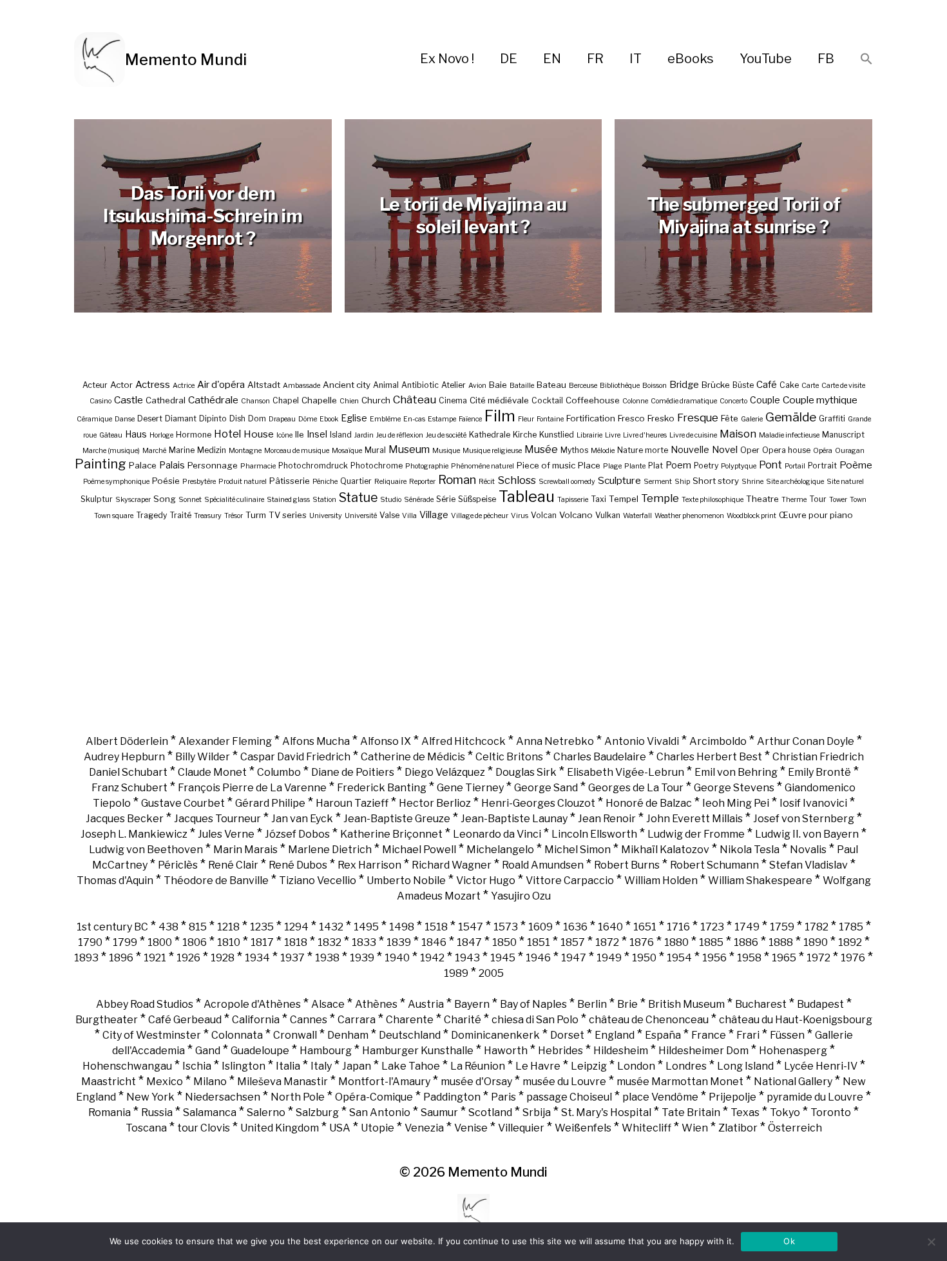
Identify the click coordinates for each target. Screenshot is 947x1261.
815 (198, 927)
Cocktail (547, 400)
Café (766, 384)
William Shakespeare (760, 880)
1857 (572, 942)
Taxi (598, 499)
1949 (609, 958)
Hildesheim (620, 1050)
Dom (257, 418)
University (325, 516)
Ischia (196, 1066)
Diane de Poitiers (352, 772)
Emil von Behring (736, 772)
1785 (851, 927)
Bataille (522, 385)
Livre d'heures (645, 435)
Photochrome (376, 465)
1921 (155, 958)
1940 (397, 958)
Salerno (266, 1112)
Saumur (439, 1112)
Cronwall (295, 1035)
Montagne (245, 451)
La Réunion (477, 1066)
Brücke (716, 385)
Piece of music (546, 465)
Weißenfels (583, 1128)
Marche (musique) (111, 451)
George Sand (546, 788)
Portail (795, 466)
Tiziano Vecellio (317, 880)
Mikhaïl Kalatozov (665, 849)
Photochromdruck (313, 465)
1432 (331, 927)
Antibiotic (420, 385)
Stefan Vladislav (808, 865)
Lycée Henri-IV (820, 1066)
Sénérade (419, 500)
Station (324, 500)
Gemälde (790, 417)
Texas (745, 1112)
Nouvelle (690, 449)
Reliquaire (390, 481)
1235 (262, 927)
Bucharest (761, 1004)
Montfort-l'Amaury (384, 1081)
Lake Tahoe (410, 1066)
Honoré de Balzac (649, 803)
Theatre (762, 499)
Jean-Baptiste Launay (514, 819)
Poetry (706, 465)
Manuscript (843, 434)
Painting (100, 464)
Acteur (95, 385)
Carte (810, 385)
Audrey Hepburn (124, 757)
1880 (676, 942)
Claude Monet (212, 772)
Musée (541, 449)
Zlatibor (738, 1128)
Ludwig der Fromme (696, 834)
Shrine (752, 481)
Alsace (328, 1004)
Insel (317, 433)
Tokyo (785, 1112)
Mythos (574, 450)
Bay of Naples (533, 1004)
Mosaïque (347, 451)
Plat (655, 465)
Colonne (635, 401)
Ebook (329, 419)
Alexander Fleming (225, 741)
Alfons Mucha (316, 741)
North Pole (298, 1097)
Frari (748, 1035)
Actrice (184, 385)
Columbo (279, 772)
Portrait (822, 465)
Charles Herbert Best (709, 757)
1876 (641, 942)
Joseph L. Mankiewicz (134, 834)
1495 (366, 927)
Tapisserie (572, 500)
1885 (711, 942)
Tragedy (151, 515)
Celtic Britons (509, 757)
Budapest (820, 1004)
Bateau (551, 385)
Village (433, 514)
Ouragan (850, 451)
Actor (121, 385)
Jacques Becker (125, 819)
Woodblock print (751, 516)
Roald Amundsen (543, 865)
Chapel (286, 400)
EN (552, 58)
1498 (401, 927)
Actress (152, 384)
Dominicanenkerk (495, 1035)
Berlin (592, 1004)
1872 (607, 942)
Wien (695, 1128)
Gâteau (110, 435)
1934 (257, 958)
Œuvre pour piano (816, 515)
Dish (237, 418)
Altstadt (263, 385)
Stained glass (288, 500)
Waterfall (637, 516)
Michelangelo (500, 849)
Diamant (180, 418)
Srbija (536, 1112)
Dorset (567, 1035)
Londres (686, 1066)
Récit (487, 481)
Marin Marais (245, 849)
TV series (288, 515)
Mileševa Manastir (282, 1081)
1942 (432, 958)
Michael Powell (419, 849)
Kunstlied (556, 434)
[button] (866, 59)
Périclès (178, 865)
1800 (160, 942)
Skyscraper (133, 500)
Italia (288, 1066)
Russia (157, 1112)
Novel (725, 450)
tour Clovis (203, 1128)
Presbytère (199, 481)
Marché (154, 451)
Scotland (490, 1112)
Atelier (453, 385)
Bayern (472, 1004)
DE (508, 58)
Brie (627, 1004)
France (708, 1035)
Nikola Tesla (750, 849)
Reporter (422, 481)
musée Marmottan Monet (680, 1081)
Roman (457, 479)
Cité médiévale (499, 400)
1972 (818, 958)
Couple (765, 399)
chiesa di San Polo (535, 1020)
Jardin (364, 435)
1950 (644, 958)
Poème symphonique (116, 481)
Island (341, 434)
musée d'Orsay (476, 1081)
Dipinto (213, 418)
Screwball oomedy (567, 481)
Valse (389, 515)
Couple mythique (820, 400)
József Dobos (297, 834)
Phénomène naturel (482, 466)
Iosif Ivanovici (813, 803)
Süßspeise (477, 499)
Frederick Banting (381, 788)
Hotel (227, 434)
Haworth (506, 1050)
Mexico (164, 1081)
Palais (172, 464)
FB (826, 58)
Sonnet (190, 500)
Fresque (697, 417)
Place (589, 465)
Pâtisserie (289, 481)
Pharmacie (258, 466)
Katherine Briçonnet (391, 834)
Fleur (526, 419)
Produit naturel (242, 481)
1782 (816, 927)
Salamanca (209, 1112)
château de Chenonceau (649, 1020)
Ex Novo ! (447, 58)
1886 (746, 942)
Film (499, 416)
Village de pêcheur (479, 516)
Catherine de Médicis (413, 757)
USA (339, 1128)
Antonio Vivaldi (641, 741)
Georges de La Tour (636, 788)
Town (858, 500)
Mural (375, 450)
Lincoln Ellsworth (594, 834)
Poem (678, 464)
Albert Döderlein (127, 741)
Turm (255, 515)
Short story (716, 481)
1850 (504, 942)
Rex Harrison (369, 865)
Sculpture (619, 480)
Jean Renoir (607, 819)
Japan (356, 1066)
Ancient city (346, 385)
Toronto (830, 1112)
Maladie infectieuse (789, 435)
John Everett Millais (694, 819)
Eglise (354, 417)
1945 (502, 958)
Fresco (631, 418)
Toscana (146, 1128)
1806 (194, 942)
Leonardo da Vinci (497, 834)
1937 (292, 958)
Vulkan (607, 515)
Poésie (166, 481)
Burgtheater (106, 1020)
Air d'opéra (221, 384)
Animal (386, 385)
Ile (299, 434)
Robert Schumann (714, 865)
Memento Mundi (186, 59)
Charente (410, 1020)
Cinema (453, 400)
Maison (738, 433)
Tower (838, 500)
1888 (781, 942)
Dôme (307, 419)
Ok (789, 1241)
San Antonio (379, 1112)
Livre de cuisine (693, 435)
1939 (362, 958)
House (259, 434)
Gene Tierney (470, 788)
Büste (743, 385)
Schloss (516, 480)
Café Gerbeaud (185, 1020)
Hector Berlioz (435, 803)
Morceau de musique (296, 451)
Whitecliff (646, 1128)
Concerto (733, 401)
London (636, 1066)
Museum (409, 449)
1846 (433, 942)
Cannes (308, 1020)
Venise (471, 1128)
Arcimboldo (718, 741)
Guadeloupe (260, 1050)
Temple (660, 498)
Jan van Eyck (302, 819)
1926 (188, 958)
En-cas (414, 419)
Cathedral (166, 400)
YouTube (766, 58)
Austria (426, 1004)
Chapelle (319, 400)
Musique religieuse (492, 451)
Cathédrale (213, 400)
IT (635, 58)
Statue (358, 497)
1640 (610, 927)
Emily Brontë (819, 772)
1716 (678, 927)
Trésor (233, 516)
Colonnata (237, 1035)
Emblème (385, 419)
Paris (503, 1097)
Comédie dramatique (684, 401)
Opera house (786, 450)
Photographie (426, 466)
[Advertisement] (473, 627)
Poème (855, 465)
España (663, 1035)
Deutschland (410, 1035)
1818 (295, 942)
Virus (519, 516)
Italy (321, 1066)
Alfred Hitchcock (463, 741)
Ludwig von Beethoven (146, 849)
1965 (784, 958)
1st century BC (112, 927)
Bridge (684, 384)
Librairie (589, 435)
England (615, 1035)
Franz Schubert (129, 788)
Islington (243, 1066)
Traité (180, 515)
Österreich (795, 1128)
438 (168, 927)
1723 (712, 927)
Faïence (470, 419)
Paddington (452, 1097)
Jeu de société (446, 435)
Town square (113, 516)
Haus (136, 433)
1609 (540, 927)
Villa (409, 516)
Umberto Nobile (406, 880)
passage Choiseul (569, 1097)
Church (375, 400)
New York (150, 1097)
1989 (456, 973)
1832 (329, 942)
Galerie (752, 419)
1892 (850, 942)
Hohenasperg (793, 1050)
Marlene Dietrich (330, 849)
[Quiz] (99, 59)
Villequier (521, 1128)
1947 (573, 958)
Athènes (376, 1004)
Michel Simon (577, 849)
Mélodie (603, 451)
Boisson (654, 385)
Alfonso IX (385, 741)
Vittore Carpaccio (570, 880)
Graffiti (832, 418)
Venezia (424, 1128)
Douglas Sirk (526, 772)
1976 (853, 958)
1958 (749, 958)
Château (414, 399)
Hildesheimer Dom (703, 1050)
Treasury (208, 516)
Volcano (576, 515)
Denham (347, 1035)
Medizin (211, 450)
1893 (86, 958)
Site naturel (845, 481)
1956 (714, 958)
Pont (770, 465)
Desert (149, 418)
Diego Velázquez (445, 772)
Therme (794, 500)
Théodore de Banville (216, 880)
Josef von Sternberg (803, 819)
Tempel (623, 499)
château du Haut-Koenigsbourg (795, 1020)
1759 (782, 927)
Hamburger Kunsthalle (418, 1050)
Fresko (660, 418)
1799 (125, 942)
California (256, 1020)
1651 (644, 927)
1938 (327, 958)
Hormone (193, 434)
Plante (635, 466)
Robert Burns (627, 865)
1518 (436, 927)
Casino (100, 401)
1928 (222, 958)
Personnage (212, 465)
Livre (612, 435)
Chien (349, 401)
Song (164, 499)
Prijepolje (732, 1097)
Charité (462, 1020)
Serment (658, 481)
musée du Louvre (564, 1081)
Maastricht (108, 1081)
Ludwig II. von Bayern (807, 834)
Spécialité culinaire (234, 500)
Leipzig (589, 1066)
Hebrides (560, 1050)
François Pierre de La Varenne (252, 788)
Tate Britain (691, 1112)
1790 (90, 942)
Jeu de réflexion (399, 435)
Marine (182, 450)
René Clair (233, 865)
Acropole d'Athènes (252, 1004)
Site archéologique (795, 481)
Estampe (442, 419)
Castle (128, 400)
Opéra (822, 451)
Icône (284, 435)
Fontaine (550, 419)
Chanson (255, 401)
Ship (682, 481)
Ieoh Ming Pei (735, 803)
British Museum (686, 1004)
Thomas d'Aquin (115, 880)
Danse (125, 419)
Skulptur (97, 499)
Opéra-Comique (374, 1097)
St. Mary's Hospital (606, 1112)
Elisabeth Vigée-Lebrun (625, 772)
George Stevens (734, 788)
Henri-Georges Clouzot (538, 803)
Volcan (544, 515)
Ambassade (301, 385)
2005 (491, 973)
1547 (470, 927)
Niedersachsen (222, 1097)
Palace (143, 465)
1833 (364, 942)
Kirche (525, 434)
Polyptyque (738, 466)
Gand (207, 1050)
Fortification (590, 418)
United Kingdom (279, 1128)
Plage (612, 466)
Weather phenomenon (689, 516)
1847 (469, 942)
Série (445, 499)
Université (361, 516)
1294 (296, 927)
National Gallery (793, 1081)
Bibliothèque (620, 385)
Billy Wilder (202, 757)
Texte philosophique (712, 500)
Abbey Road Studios (144, 1004)
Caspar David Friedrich (295, 757)
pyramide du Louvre (815, 1097)
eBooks (690, 58)
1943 (467, 958)
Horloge (161, 435)
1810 (228, 942)
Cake (789, 385)
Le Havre (537, 1066)
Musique (446, 451)
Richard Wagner (452, 865)
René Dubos (298, 865)
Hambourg (326, 1050)
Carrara (357, 1020)
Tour (818, 499)
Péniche (325, 481)
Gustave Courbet (183, 803)
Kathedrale (489, 434)
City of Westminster (151, 1035)
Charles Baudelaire (599, 757)
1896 (121, 958)
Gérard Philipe (270, 803)
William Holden (661, 880)
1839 (399, 942)
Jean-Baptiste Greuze (396, 819)
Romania (109, 1112)
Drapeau (282, 419)
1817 (262, 942)
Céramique (94, 419)
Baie (498, 385)
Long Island (745, 1066)
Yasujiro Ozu (521, 896)
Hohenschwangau (127, 1066)
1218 (228, 927)
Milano (210, 1081)
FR (595, 58)
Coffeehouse (593, 400)
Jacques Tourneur (217, 819)
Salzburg (317, 1112)
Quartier (356, 481)
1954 (679, 958)
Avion (477, 385)
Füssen (787, 1035)
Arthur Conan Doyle (805, 741)
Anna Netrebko (555, 741)
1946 (538, 958)
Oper (750, 450)
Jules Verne (226, 834)
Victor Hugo (485, 880)
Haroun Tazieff (352, 803)
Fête (729, 418)
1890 (815, 942)
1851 (538, 942)
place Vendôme (660, 1097)
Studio (390, 500)
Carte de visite (843, 385)
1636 (575, 927)
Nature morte (642, 450)
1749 (747, 927)
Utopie (377, 1128)
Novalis (808, 849)
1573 (505, 927)
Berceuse (583, 385)
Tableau (527, 496)
